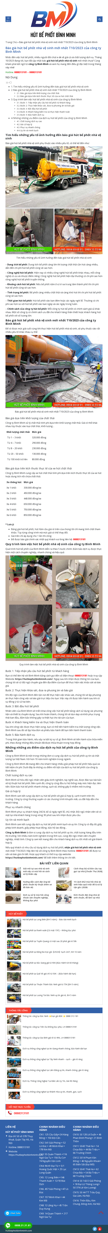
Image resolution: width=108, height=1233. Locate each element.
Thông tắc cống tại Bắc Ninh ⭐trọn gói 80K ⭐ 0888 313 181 (50, 1016)
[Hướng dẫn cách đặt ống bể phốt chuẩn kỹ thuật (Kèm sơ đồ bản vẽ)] (13, 885)
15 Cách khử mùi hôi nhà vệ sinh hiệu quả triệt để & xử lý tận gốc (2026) (88, 884)
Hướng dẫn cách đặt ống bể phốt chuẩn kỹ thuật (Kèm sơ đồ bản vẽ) (37, 884)
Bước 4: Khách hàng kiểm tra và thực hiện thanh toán (45, 111)
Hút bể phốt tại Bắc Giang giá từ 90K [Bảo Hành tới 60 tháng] (50, 962)
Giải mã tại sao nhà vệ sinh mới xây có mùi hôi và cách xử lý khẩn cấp (36, 871)
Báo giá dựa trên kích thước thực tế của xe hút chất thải (46, 96)
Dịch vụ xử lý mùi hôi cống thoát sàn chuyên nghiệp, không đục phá (36, 898)
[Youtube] (100, 1229)
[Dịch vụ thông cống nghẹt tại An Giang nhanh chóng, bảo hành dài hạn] (14, 1052)
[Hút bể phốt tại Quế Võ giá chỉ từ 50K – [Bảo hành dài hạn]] (14, 977)
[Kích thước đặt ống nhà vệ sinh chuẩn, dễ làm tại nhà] (64, 899)
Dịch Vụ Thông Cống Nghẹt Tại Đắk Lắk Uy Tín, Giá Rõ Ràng (49, 1081)
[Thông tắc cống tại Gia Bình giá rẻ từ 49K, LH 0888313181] (14, 1041)
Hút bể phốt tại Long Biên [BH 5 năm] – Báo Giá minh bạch (49, 919)
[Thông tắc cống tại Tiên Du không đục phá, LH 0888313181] (14, 1030)
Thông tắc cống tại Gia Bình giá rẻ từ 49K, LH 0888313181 (48, 1037)
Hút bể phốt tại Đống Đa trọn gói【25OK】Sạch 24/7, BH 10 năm (51, 952)
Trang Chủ (11, 42)
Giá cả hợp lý (26, 124)
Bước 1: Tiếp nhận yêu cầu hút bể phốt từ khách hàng (45, 102)
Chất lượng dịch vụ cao (31, 121)
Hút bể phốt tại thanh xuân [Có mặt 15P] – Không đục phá (49, 930)
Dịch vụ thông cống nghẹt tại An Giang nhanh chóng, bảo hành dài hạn (54, 1048)
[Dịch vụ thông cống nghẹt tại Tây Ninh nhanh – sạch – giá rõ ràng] (14, 1062)
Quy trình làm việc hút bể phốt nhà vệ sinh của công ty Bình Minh (47, 99)
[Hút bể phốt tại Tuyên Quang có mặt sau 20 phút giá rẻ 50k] (14, 944)
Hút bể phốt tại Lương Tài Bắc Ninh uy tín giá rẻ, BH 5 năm (49, 995)
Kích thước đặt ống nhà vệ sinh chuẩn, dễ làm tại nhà (87, 896)
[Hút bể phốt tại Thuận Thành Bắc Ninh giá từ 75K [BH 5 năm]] (14, 987)
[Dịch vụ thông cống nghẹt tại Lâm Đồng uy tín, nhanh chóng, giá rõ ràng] (14, 1073)
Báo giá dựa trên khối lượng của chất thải (39, 93)
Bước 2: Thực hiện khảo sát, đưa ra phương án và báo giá (47, 105)
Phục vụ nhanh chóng (30, 127)
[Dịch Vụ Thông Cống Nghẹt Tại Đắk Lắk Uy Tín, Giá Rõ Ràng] (14, 1084)
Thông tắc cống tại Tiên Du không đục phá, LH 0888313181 (49, 1026)
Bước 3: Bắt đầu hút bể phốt (33, 108)
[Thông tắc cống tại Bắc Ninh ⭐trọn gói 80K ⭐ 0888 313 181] (14, 1019)
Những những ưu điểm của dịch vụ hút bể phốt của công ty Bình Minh (50, 118)
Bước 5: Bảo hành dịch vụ (32, 114)
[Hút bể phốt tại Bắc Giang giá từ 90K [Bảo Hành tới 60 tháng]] (14, 966)
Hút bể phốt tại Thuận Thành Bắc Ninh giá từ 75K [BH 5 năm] (50, 984)
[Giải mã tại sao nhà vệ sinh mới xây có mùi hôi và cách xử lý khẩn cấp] (13, 872)
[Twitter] (95, 1229)
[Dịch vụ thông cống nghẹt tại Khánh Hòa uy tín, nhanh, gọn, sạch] (14, 1095)
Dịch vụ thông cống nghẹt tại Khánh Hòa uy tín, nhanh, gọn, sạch (52, 1091)
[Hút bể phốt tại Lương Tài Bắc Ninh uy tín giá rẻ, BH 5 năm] (14, 998)
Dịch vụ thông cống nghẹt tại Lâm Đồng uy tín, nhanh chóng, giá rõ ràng (55, 1070)
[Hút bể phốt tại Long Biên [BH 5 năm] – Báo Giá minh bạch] (14, 922)
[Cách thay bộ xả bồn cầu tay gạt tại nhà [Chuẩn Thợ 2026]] (64, 872)
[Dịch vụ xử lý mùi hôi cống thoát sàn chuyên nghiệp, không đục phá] (13, 899)
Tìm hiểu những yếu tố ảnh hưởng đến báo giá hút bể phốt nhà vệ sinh (51, 86)
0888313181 (20, 72)
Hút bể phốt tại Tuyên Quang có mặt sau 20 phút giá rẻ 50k (49, 941)
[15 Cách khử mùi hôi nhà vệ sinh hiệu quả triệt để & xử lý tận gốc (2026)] (64, 885)
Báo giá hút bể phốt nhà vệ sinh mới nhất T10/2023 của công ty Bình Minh (52, 90)
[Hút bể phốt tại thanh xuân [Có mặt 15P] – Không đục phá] (14, 933)
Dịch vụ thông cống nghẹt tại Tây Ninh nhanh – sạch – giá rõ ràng (52, 1059)
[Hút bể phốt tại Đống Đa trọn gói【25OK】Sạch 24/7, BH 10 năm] (14, 955)
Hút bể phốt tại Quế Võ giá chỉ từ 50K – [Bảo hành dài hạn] (49, 973)
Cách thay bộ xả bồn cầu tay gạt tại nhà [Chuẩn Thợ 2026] (88, 870)
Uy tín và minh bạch (29, 130)
